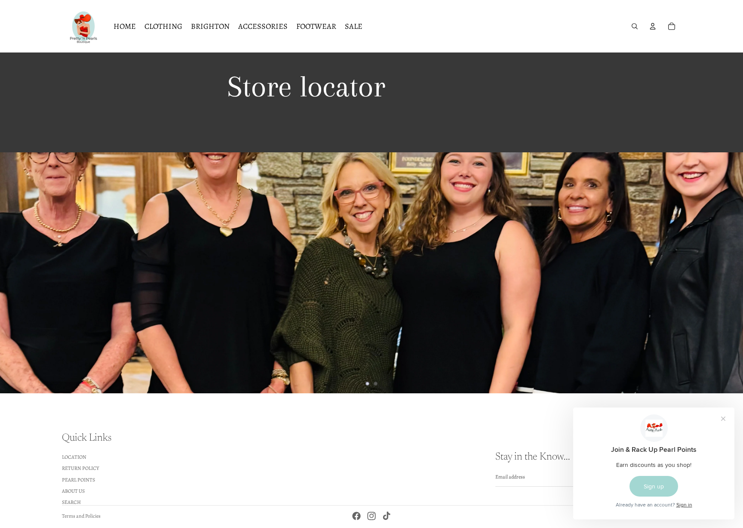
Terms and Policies (81, 516)
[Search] (634, 26)
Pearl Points (78, 479)
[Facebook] (356, 516)
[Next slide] (729, 272)
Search (71, 502)
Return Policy (80, 468)
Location (74, 456)
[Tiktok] (386, 516)
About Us (73, 491)
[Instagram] (371, 516)
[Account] (652, 26)
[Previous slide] (13, 272)
